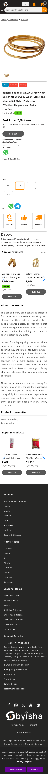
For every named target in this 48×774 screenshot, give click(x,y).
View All (43, 253)
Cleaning (8, 577)
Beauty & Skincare (12, 535)
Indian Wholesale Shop (15, 501)
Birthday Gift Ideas (13, 610)
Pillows (7, 563)
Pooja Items (9, 629)
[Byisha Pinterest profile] (38, 706)
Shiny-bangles (7, 239)
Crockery (8, 548)
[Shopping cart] (42, 5)
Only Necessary (15, 769)
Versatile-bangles (23, 245)
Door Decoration (11, 595)
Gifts (34, 245)
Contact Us (11, 674)
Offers (7, 520)
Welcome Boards (12, 600)
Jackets (7, 605)
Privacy (20, 761)
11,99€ (30, 462)
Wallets (7, 530)
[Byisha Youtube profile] (30, 706)
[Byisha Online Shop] (5, 155)
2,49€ (5, 462)
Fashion (7, 506)
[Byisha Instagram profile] (16, 706)
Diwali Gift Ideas (12, 624)
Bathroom (8, 582)
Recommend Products (14, 689)
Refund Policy (10, 684)
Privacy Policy (17, 725)
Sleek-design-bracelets (22, 242)
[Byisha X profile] (23, 706)
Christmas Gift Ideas (14, 615)
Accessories (13, 19)
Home (4, 19)
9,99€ (29, 281)
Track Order (9, 679)
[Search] (44, 9)
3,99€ (8, 281)
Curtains (8, 567)
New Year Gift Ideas (13, 619)
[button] (44, 279)
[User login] (34, 4)
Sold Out (13, 134)
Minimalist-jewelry (22, 239)
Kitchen (7, 515)
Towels (7, 553)
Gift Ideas (8, 525)
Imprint (33, 725)
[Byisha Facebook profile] (9, 706)
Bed (5, 558)
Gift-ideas (41, 245)
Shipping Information (16, 669)
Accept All (35, 769)
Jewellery (24, 19)
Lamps (7, 572)
